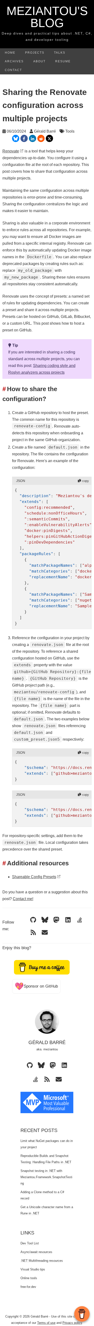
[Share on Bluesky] (15, 138)
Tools (69, 131)
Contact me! (23, 899)
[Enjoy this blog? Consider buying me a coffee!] (42, 967)
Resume (63, 61)
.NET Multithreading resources (41, 1260)
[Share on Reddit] (41, 138)
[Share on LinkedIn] (32, 138)
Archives (14, 61)
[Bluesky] (45, 920)
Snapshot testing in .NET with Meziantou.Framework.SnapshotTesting (46, 1177)
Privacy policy (72, 1323)
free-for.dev (28, 1287)
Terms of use (46, 1323)
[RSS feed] (33, 932)
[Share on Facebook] (24, 138)
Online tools (28, 1278)
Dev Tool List (29, 1243)
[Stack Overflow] (79, 920)
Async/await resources (36, 1252)
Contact (13, 70)
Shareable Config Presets (34, 877)
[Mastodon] (56, 920)
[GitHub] (33, 920)
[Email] (45, 932)
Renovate (10, 151)
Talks (59, 52)
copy (85, 481)
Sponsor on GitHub (36, 986)
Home (10, 52)
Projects (34, 52)
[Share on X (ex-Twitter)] (49, 138)
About (39, 61)
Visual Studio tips (32, 1269)
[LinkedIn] (68, 920)
